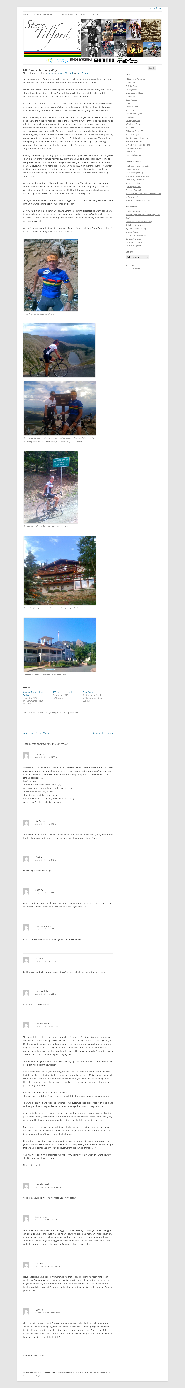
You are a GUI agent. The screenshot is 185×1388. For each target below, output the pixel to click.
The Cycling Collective (135, 179)
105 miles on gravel (62, 692)
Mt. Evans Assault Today (36, 733)
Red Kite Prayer (132, 134)
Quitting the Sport (133, 186)
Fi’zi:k (128, 103)
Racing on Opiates (133, 183)
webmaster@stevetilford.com (101, 1372)
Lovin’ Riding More (134, 245)
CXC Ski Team (131, 86)
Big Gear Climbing (133, 239)
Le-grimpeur (131, 117)
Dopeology (130, 96)
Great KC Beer (132, 106)
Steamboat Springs (102, 733)
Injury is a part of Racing (136, 228)
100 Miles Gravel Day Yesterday (139, 221)
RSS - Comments (133, 268)
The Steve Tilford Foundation (138, 166)
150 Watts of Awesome (135, 79)
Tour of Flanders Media (136, 235)
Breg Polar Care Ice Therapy (137, 176)
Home (25, 14)
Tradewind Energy (133, 155)
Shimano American (134, 141)
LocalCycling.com (133, 120)
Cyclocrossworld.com (135, 93)
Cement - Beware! (133, 190)
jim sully (39, 753)
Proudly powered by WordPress (35, 1376)
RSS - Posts (130, 265)
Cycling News (131, 89)
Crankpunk (130, 82)
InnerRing (130, 110)
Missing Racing (132, 232)
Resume (96, 14)
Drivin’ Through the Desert (137, 211)
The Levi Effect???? (134, 169)
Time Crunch (89, 692)
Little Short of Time (134, 242)
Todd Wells (130, 151)
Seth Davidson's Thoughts (137, 138)
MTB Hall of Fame (133, 124)
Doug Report (131, 99)
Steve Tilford (82, 73)
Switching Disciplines (134, 225)
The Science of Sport (134, 148)
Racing (50, 73)
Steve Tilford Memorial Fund (138, 144)
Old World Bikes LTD (134, 131)
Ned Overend (131, 127)
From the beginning (43, 14)
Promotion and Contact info (72, 14)
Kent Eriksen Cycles (134, 113)
